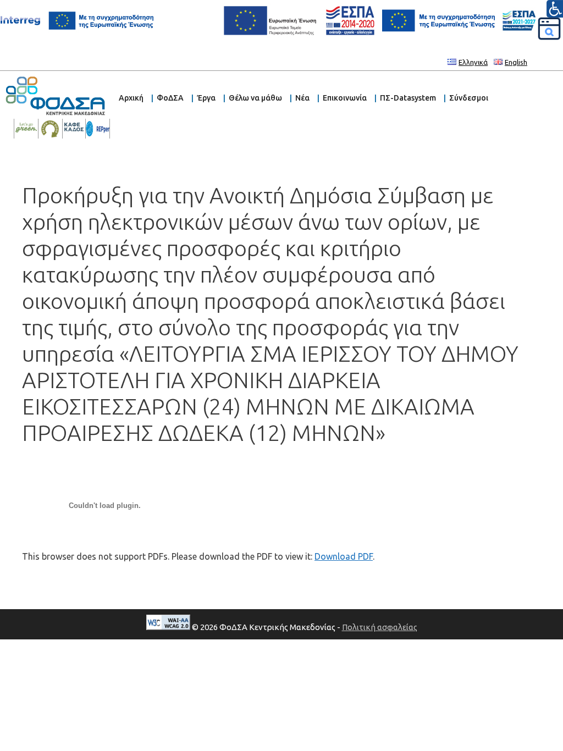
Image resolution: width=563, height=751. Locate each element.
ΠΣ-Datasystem (408, 97)
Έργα (206, 97)
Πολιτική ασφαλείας (379, 627)
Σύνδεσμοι (468, 97)
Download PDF (343, 556)
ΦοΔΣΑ (170, 97)
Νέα (302, 97)
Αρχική (131, 97)
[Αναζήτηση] (549, 28)
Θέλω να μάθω (255, 97)
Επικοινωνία (345, 97)
